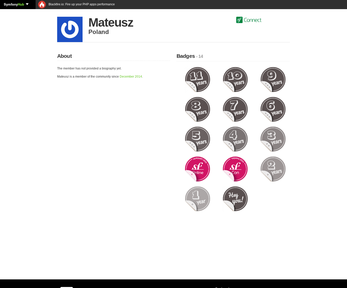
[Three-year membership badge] (273, 139)
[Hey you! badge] (235, 198)
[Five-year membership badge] (197, 139)
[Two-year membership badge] (273, 169)
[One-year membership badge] (197, 198)
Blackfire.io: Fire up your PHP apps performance (81, 4)
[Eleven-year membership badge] (197, 79)
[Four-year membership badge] (235, 139)
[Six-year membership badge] (273, 109)
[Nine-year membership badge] (273, 79)
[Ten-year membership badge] (235, 79)
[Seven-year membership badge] (235, 109)
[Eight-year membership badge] (197, 109)
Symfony (14, 4)
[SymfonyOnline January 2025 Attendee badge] (197, 169)
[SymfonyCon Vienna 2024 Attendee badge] (235, 169)
